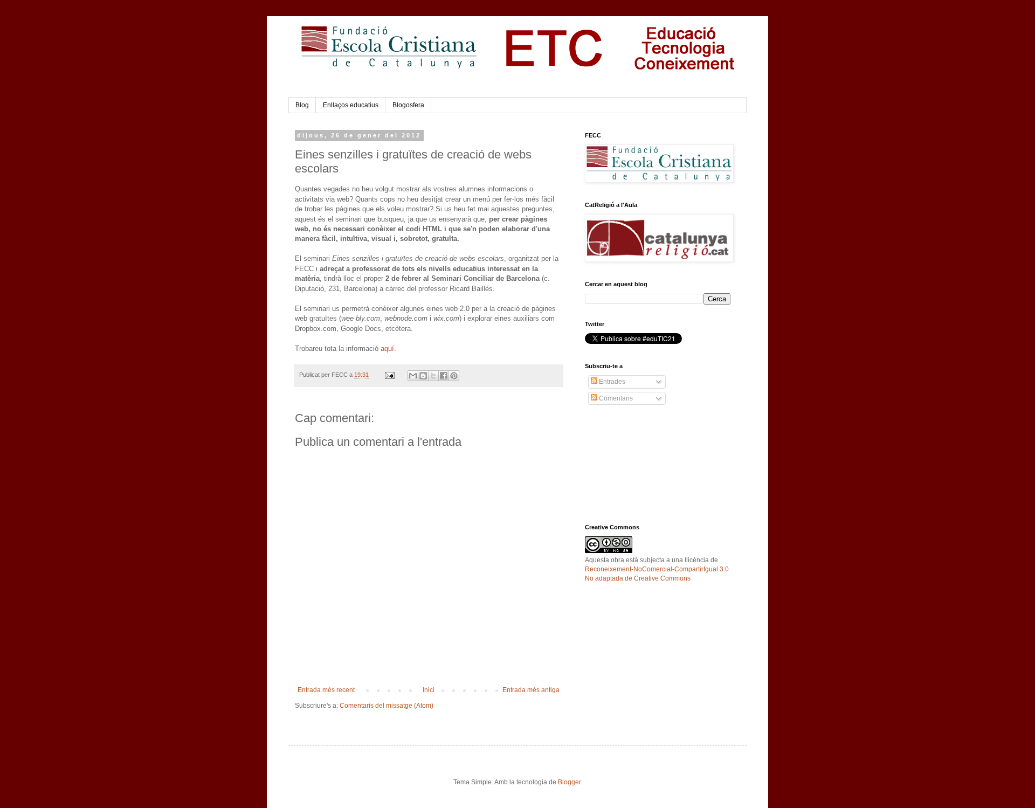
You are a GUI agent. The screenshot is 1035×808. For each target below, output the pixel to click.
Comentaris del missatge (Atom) (386, 705)
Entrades (611, 381)
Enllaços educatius (350, 105)
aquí (387, 348)
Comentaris (615, 398)
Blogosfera (408, 105)
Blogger (569, 782)
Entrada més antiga (531, 690)
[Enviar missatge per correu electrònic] (389, 374)
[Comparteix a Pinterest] (453, 375)
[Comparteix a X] (433, 375)
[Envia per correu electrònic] (413, 375)
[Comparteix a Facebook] (443, 375)
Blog (302, 105)
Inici (428, 690)
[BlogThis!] (423, 375)
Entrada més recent (326, 690)
